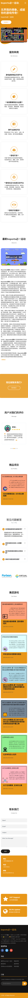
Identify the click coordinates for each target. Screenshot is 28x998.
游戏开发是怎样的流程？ (12, 559)
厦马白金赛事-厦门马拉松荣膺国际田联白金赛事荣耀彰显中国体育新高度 (13, 687)
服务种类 (16, 963)
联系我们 (14, 387)
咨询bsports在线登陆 (6, 966)
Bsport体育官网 (18, 995)
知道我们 (6, 22)
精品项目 (16, 961)
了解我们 (3, 359)
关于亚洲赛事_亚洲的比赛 (12, 785)
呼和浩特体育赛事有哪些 (12, 654)
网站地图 (16, 966)
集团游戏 (3, 963)
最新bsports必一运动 (6, 961)
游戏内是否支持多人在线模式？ (13, 544)
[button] (12, 448)
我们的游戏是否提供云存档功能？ (14, 552)
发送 (5, 851)
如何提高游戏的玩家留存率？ (14, 529)
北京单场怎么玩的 (9, 754)
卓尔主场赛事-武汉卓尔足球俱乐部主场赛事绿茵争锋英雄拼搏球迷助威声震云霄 (13, 722)
